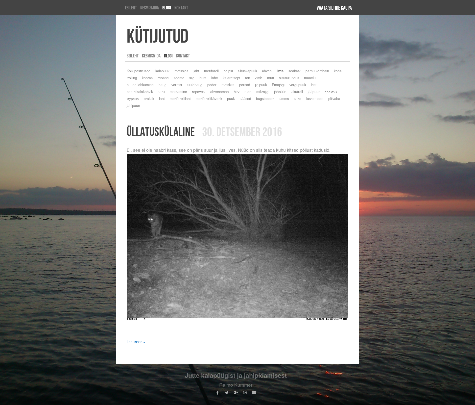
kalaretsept (231, 77)
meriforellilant (180, 98)
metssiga (181, 70)
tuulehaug (194, 84)
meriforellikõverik (209, 98)
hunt (202, 77)
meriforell (211, 70)
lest (313, 84)
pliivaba (334, 98)
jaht (196, 70)
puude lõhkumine (140, 84)
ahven (267, 70)
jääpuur (314, 91)
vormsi (176, 84)
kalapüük (162, 70)
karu (161, 91)
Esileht (131, 7)
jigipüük (261, 84)
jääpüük (280, 91)
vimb (258, 77)
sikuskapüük (247, 70)
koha (338, 70)
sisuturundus (289, 77)
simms (284, 98)
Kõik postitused (138, 70)
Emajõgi (278, 84)
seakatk (294, 70)
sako (297, 98)
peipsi (228, 70)
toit (247, 77)
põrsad (244, 84)
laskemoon (314, 98)
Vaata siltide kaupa (334, 8)
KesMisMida (149, 7)
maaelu (310, 77)
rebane (163, 77)
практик (331, 91)
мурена (133, 98)
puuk (231, 98)
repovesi (198, 91)
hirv (236, 91)
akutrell (297, 91)
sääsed (245, 98)
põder (211, 84)
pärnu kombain (317, 70)
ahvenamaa (219, 91)
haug (162, 84)
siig (191, 77)
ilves (280, 70)
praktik (149, 98)
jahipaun (133, 105)
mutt (270, 77)
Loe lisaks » (136, 341)
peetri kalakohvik (140, 91)
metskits (227, 84)
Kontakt (181, 7)
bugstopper (265, 98)
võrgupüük (297, 84)
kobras (147, 77)
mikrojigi (262, 91)
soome (179, 77)
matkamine (178, 91)
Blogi (166, 7)
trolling (132, 77)
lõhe (214, 77)
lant (162, 98)
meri (247, 91)
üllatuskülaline (161, 131)
